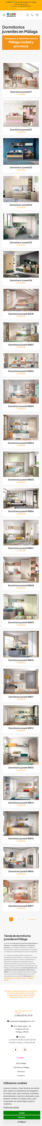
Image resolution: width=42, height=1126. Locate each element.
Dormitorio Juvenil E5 (21, 242)
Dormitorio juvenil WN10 (21, 660)
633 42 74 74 (26, 6)
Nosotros (21, 1071)
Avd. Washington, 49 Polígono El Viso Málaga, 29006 (22, 1029)
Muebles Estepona (24, 997)
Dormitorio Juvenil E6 (21, 280)
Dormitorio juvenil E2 (21, 129)
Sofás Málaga (21, 1063)
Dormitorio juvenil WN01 (21, 344)
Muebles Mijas (21, 995)
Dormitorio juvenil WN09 (21, 622)
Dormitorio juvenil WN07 (21, 548)
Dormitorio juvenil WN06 (21, 511)
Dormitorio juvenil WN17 (21, 905)
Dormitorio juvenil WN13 (21, 767)
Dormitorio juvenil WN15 (21, 838)
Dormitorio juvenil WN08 (21, 585)
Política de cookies (11, 1107)
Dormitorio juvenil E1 (21, 91)
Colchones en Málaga (21, 1067)
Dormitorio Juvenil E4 (21, 204)
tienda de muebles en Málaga (25, 2)
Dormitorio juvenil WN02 (21, 371)
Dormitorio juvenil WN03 (21, 406)
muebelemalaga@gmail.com (22, 1021)
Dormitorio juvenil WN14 (21, 802)
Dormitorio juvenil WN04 (21, 443)
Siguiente (32, 919)
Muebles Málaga (12, 991)
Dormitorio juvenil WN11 (21, 696)
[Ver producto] (36, 65)
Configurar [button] (22, 1122)
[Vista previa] (36, 68)
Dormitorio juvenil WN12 (21, 728)
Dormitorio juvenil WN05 (21, 479)
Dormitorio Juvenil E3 (21, 167)
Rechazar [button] (21, 1117)
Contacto (21, 1075)
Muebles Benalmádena (17, 993)
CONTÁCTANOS (21, 8)
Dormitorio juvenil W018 (21, 313)
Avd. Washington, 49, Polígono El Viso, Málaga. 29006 (19, 978)
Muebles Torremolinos (28, 991)
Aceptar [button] (22, 1113)
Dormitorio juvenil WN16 (21, 871)
